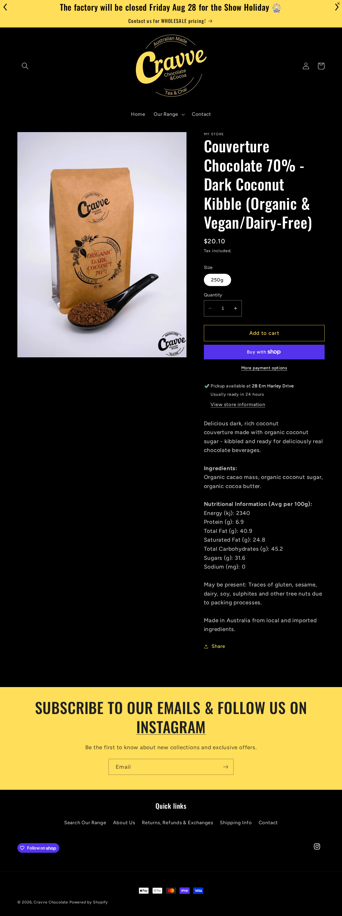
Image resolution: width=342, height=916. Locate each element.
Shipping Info (236, 823)
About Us (124, 823)
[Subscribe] (225, 767)
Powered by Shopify (88, 902)
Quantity (213, 295)
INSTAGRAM (171, 726)
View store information (238, 404)
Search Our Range (85, 823)
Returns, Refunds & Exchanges (177, 823)
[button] (25, 66)
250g (217, 280)
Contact (268, 823)
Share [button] (218, 646)
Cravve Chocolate (51, 902)
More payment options (264, 367)
